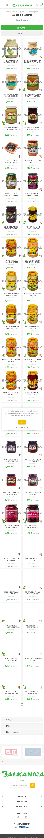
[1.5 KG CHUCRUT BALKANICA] (11, 48)
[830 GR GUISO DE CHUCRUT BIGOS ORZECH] (11, 314)
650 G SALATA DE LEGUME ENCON (33, 161)
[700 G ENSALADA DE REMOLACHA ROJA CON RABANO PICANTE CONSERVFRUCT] (33, 115)
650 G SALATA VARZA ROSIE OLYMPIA (32, 195)
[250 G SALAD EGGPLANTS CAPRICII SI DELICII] (11, 778)
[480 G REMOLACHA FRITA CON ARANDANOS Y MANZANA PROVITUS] (33, 447)
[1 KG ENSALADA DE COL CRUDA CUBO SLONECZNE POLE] (33, 679)
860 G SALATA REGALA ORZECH (11, 394)
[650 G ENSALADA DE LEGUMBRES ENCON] (33, 148)
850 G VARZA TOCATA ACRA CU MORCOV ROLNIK (32, 594)
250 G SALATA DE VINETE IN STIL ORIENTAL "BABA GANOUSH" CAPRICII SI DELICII (32, 794)
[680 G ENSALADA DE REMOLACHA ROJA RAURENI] (33, 513)
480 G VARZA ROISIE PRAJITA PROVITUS (11, 460)
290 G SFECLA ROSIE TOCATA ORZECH (33, 228)
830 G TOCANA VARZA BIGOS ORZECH (11, 327)
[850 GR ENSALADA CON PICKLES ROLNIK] (11, 646)
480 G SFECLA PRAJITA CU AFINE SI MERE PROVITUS (33, 461)
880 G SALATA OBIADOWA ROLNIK (33, 659)
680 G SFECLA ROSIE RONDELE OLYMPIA (11, 228)
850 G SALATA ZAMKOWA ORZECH (11, 361)
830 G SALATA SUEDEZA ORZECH (32, 294)
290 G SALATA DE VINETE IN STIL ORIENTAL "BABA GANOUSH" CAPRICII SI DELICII (32, 63)
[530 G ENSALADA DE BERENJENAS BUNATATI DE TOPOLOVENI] (33, 745)
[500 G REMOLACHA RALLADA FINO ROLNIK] (33, 546)
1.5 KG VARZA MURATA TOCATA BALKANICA (11, 62)
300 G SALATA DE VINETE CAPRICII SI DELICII (11, 825)
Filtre (22, 28)
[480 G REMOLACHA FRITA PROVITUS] (33, 480)
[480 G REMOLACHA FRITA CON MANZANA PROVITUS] (11, 480)
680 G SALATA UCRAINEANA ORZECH (11, 261)
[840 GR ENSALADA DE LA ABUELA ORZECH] (33, 314)
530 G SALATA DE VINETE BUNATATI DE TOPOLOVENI (32, 760)
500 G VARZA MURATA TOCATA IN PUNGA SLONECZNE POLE (11, 726)
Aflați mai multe (22, 427)
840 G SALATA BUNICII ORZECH (32, 327)
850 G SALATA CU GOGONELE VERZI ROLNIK (11, 626)
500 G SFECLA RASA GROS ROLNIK (11, 593)
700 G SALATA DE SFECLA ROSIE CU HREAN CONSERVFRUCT (33, 129)
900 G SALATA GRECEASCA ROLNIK (11, 692)
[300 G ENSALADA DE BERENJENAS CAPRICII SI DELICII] (11, 812)
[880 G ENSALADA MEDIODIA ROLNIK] (33, 646)
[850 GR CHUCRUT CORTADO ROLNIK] (33, 613)
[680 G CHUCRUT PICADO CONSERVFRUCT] (11, 115)
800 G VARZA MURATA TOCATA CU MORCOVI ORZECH (32, 262)
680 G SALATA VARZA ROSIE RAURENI (11, 526)
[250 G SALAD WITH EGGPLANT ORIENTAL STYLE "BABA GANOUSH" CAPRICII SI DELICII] (33, 778)
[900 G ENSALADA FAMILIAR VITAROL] (11, 745)
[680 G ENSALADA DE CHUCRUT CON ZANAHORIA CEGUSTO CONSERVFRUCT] (33, 82)
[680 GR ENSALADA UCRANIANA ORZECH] (11, 248)
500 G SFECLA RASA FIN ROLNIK (32, 560)
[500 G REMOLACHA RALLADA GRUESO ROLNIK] (11, 579)
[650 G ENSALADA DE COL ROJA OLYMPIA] (33, 181)
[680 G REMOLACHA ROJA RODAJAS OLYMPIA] (11, 214)
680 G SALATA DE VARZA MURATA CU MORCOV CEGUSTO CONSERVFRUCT (32, 97)
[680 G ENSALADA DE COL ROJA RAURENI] (11, 513)
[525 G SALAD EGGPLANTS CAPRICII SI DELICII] (11, 82)
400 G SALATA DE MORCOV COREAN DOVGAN (11, 162)
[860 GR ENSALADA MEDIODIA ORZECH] (33, 347)
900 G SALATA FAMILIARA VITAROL (11, 759)
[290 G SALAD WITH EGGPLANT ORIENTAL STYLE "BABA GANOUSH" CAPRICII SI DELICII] (33, 48)
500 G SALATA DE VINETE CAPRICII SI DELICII (32, 825)
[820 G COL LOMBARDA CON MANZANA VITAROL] (33, 712)
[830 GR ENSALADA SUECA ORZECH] (33, 281)
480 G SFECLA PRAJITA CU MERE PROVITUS (11, 493)
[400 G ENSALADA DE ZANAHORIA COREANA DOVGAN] (11, 148)
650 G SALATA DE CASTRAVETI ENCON (11, 195)
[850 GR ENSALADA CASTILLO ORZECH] (11, 347)
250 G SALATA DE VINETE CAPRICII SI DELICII (11, 792)
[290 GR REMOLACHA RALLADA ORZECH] (33, 214)
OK (22, 422)
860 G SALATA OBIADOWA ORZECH (33, 361)
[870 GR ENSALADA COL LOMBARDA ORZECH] (33, 380)
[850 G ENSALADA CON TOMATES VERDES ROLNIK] (11, 613)
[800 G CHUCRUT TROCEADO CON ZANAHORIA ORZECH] (33, 248)
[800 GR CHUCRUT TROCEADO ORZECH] (11, 281)
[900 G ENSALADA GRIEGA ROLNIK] (11, 679)
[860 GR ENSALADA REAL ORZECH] (11, 380)
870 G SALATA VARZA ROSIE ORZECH (32, 394)
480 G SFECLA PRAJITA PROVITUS (33, 493)
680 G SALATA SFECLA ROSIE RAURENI (33, 526)
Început (8, 12)
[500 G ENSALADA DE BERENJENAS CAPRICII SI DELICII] (33, 812)
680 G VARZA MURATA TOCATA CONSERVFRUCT (11, 128)
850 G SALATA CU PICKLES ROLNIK (11, 659)
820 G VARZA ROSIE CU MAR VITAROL (33, 726)
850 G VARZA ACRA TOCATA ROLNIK (32, 626)
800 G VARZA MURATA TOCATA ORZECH (11, 294)
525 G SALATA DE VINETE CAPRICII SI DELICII (11, 95)
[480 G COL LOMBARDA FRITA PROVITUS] (11, 447)
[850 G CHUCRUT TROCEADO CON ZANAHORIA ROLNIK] (33, 579)
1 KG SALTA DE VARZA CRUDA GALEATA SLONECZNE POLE (32, 693)
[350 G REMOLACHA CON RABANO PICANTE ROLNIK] (11, 546)
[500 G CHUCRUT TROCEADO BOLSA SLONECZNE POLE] (11, 712)
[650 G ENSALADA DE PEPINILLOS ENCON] (11, 181)
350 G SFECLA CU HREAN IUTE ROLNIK (11, 560)
